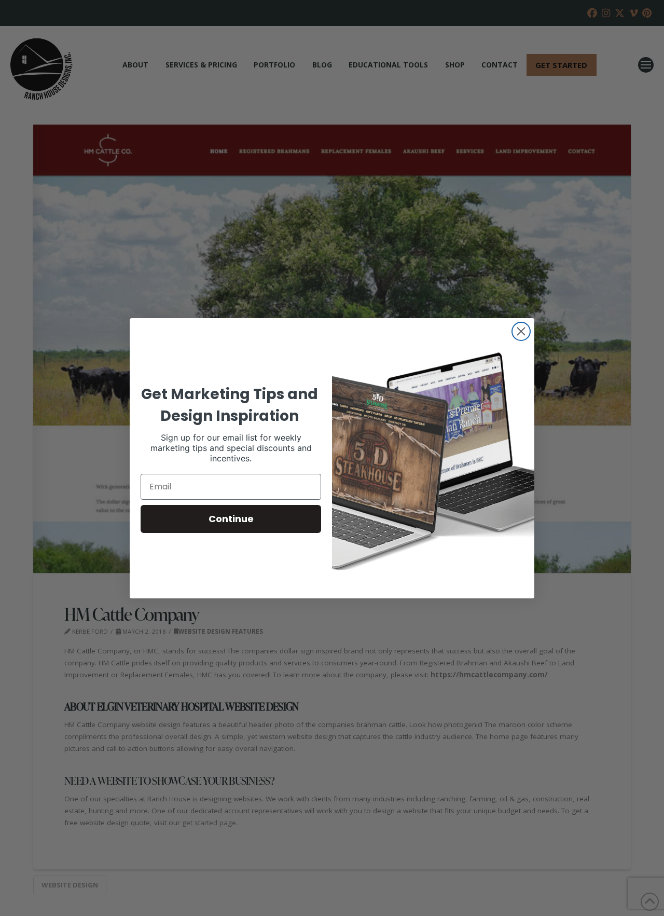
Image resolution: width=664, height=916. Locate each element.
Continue (231, 518)
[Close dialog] (521, 331)
